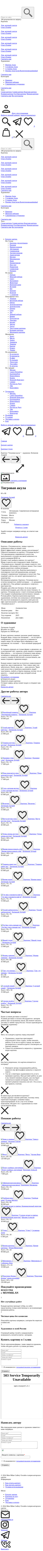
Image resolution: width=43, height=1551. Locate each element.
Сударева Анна (11, 69)
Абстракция (14, 249)
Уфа (11, 386)
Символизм (14, 269)
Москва (12, 370)
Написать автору (21, 537)
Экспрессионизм (16, 253)
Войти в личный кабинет (10, 115)
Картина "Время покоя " (33, 879)
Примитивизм (15, 263)
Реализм (13, 245)
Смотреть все (6, 696)
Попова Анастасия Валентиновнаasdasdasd (21, 71)
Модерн (13, 257)
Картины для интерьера (19, 243)
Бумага (12, 348)
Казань (12, 378)
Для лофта (13, 364)
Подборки (9, 415)
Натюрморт (14, 281)
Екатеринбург (15, 374)
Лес (11, 312)
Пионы (12, 308)
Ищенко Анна (10, 65)
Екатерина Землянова (29, 1185)
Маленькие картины (17, 332)
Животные (14, 283)
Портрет (13, 291)
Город (12, 279)
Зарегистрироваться (27, 115)
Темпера (13, 344)
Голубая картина (20, 94)
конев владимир (13, 1278)
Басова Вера (35, 1154)
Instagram (4, 1530)
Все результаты (17, 96)
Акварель (13, 342)
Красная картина (30, 92)
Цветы (12, 302)
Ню (11, 289)
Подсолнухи (14, 318)
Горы (12, 310)
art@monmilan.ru (7, 1519)
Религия (13, 293)
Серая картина (6, 92)
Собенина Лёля (6, 1263)
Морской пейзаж (16, 277)
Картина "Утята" (24, 1230)
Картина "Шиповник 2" (33, 1261)
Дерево (12, 350)
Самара (12, 382)
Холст (12, 336)
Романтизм (14, 267)
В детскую (14, 366)
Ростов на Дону (16, 407)
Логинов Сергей (14, 1141)
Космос (12, 322)
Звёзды (12, 324)
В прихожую (14, 356)
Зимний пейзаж (16, 314)
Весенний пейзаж (16, 300)
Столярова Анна (11, 67)
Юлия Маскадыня (15, 1248)
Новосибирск (15, 376)
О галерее (9, 417)
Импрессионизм (16, 247)
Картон (12, 346)
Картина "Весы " (24, 1154)
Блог (7, 421)
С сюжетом (14, 295)
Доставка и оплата (12, 419)
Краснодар (14, 413)
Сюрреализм (14, 251)
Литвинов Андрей (26, 714)
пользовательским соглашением (28, 1367)
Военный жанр (15, 285)
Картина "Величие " (28, 803)
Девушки (13, 320)
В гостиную (14, 354)
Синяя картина (17, 92)
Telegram (4, 1540)
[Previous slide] (6, 459)
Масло (12, 338)
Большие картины (16, 330)
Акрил (12, 340)
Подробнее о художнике (10, 677)
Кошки (12, 316)
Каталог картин (11, 239)
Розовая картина (7, 94)
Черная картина (32, 94)
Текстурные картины (18, 328)
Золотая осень (15, 306)
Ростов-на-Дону (16, 384)
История (13, 287)
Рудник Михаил (12, 1200)
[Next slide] (16, 459)
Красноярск (14, 388)
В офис (12, 358)
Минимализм (15, 259)
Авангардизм (15, 255)
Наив (12, 261)
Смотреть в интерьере (18, 481)
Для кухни (14, 362)
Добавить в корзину (21, 524)
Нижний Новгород (17, 380)
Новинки (8, 80)
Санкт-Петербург (16, 372)
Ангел (12, 326)
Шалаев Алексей (28, 1217)
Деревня (13, 298)
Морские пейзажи (12, 82)
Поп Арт (13, 265)
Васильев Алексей (30, 1170)
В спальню (14, 360)
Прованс (13, 271)
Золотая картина (16, 304)
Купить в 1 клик (21, 527)
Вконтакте (5, 1549)
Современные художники (15, 84)
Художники (10, 391)
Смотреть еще (6, 59)
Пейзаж (12, 275)
